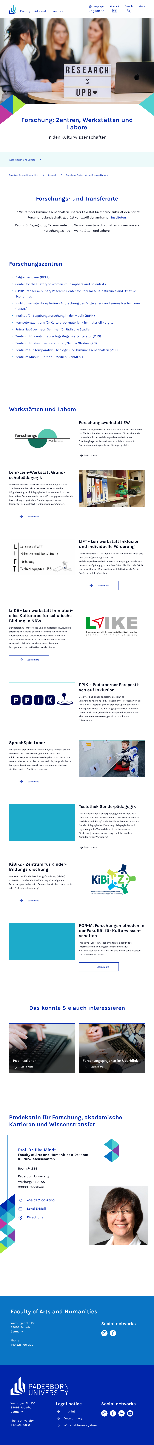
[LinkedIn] (121, 1413)
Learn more (33, 516)
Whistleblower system (80, 1425)
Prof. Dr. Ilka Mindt (37, 1149)
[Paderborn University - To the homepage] (12, 9)
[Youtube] (130, 1413)
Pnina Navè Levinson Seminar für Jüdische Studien (53, 329)
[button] (97, 8)
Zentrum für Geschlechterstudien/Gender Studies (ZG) (56, 343)
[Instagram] (104, 1333)
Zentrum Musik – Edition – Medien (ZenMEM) (49, 357)
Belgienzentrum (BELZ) (32, 277)
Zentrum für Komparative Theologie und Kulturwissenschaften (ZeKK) (67, 350)
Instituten (118, 217)
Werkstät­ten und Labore (22, 159)
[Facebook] (113, 1333)
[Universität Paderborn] (77, 1386)
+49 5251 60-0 (20, 1425)
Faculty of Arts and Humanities (41, 11)
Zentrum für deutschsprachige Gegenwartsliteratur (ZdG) (58, 336)
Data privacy (73, 1418)
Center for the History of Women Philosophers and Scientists (60, 284)
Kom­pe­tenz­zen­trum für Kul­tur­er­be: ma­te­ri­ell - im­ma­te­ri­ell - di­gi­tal (64, 322)
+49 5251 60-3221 (22, 1344)
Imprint (69, 1411)
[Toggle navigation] (41, 160)
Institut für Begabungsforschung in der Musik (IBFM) (55, 316)
